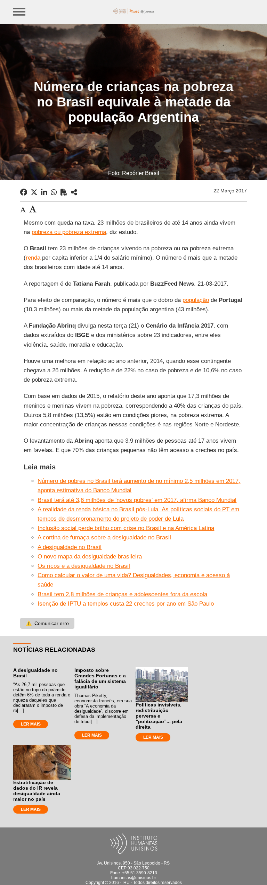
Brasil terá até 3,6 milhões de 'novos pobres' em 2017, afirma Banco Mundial (137, 500)
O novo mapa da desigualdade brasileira (90, 556)
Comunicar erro (47, 623)
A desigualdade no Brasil (70, 547)
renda (33, 257)
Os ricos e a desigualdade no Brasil (84, 566)
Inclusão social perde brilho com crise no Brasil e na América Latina (126, 528)
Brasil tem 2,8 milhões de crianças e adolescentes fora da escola (122, 594)
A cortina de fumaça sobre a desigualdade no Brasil (104, 537)
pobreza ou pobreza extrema (69, 232)
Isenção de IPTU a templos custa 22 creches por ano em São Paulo (126, 603)
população (196, 300)
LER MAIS (31, 724)
